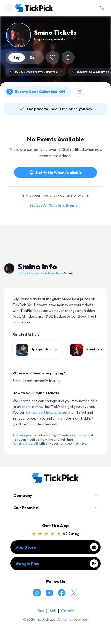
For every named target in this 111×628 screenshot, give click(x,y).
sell (33, 57)
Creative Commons (73, 435)
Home (22, 273)
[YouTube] (49, 593)
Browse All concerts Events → (55, 205)
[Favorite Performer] (52, 57)
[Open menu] (8, 8)
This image (21, 435)
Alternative (53, 273)
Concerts (35, 273)
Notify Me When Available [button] (59, 172)
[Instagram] (37, 593)
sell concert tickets (41, 412)
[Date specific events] (79, 92)
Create (67, 610)
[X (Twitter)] (74, 593)
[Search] (100, 8)
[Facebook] (62, 593)
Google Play (27, 563)
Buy (40, 610)
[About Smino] (68, 57)
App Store (25, 547)
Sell (53, 610)
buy (16, 57)
